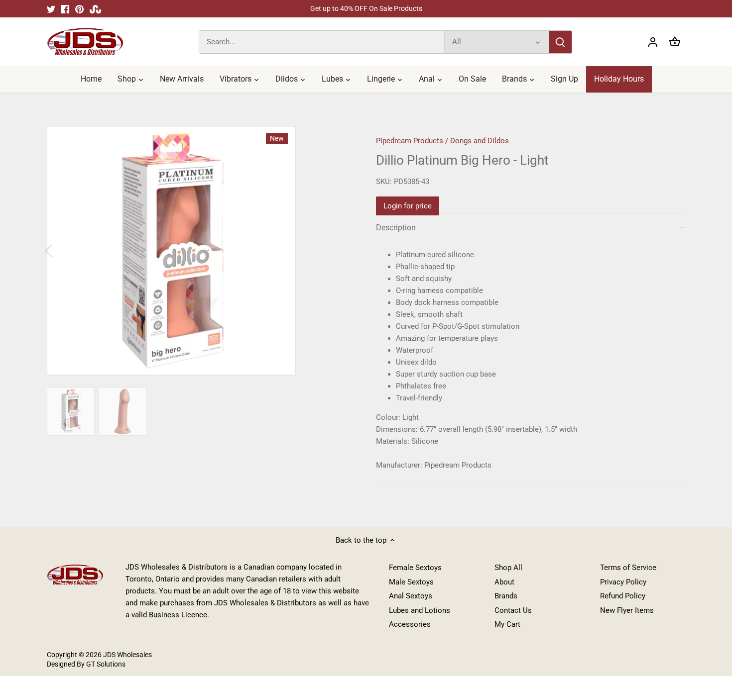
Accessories (410, 624)
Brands (505, 595)
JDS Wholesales (127, 655)
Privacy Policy (623, 582)
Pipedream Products (409, 140)
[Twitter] (51, 8)
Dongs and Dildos (479, 140)
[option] (71, 411)
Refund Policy (622, 595)
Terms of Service (628, 567)
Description (396, 227)
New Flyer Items (627, 610)
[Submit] (560, 42)
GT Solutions (105, 664)
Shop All (508, 567)
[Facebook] (65, 8)
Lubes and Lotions (419, 610)
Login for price (407, 205)
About (504, 582)
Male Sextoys (411, 582)
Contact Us (513, 610)
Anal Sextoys (410, 595)
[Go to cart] (675, 42)
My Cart (507, 624)
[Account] (653, 42)
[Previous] (62, 250)
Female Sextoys (415, 567)
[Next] (337, 250)
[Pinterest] (79, 8)
